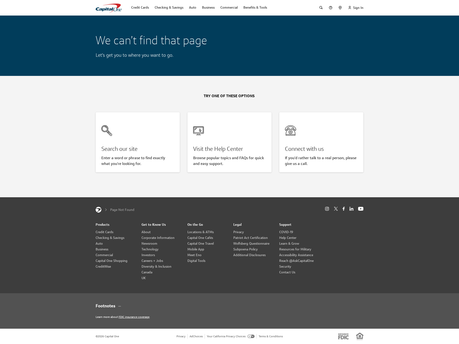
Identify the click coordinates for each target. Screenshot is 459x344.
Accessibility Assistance (296, 255)
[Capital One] (98, 210)
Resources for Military (295, 249)
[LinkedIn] (351, 209)
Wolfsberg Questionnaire (251, 243)
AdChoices (196, 336)
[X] (336, 209)
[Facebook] (344, 209)
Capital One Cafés (200, 238)
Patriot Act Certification (250, 238)
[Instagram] (327, 209)
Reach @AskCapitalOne (296, 261)
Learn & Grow (289, 243)
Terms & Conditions (271, 336)
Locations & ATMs (200, 232)
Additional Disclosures (249, 255)
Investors (148, 255)
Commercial (104, 255)
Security (285, 266)
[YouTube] (360, 209)
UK (144, 278)
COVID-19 (286, 232)
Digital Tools (196, 261)
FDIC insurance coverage (134, 317)
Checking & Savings (110, 238)
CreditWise (103, 266)
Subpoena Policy (245, 249)
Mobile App (195, 249)
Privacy (238, 232)
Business (102, 249)
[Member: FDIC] (343, 336)
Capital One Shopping (111, 261)
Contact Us (287, 272)
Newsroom (149, 243)
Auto (99, 243)
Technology (150, 249)
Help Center (287, 238)
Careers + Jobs (152, 261)
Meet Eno (194, 255)
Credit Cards (104, 232)
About (146, 232)
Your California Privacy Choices (226, 336)
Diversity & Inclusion (156, 266)
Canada (147, 272)
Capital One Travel (200, 243)
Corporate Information (158, 238)
